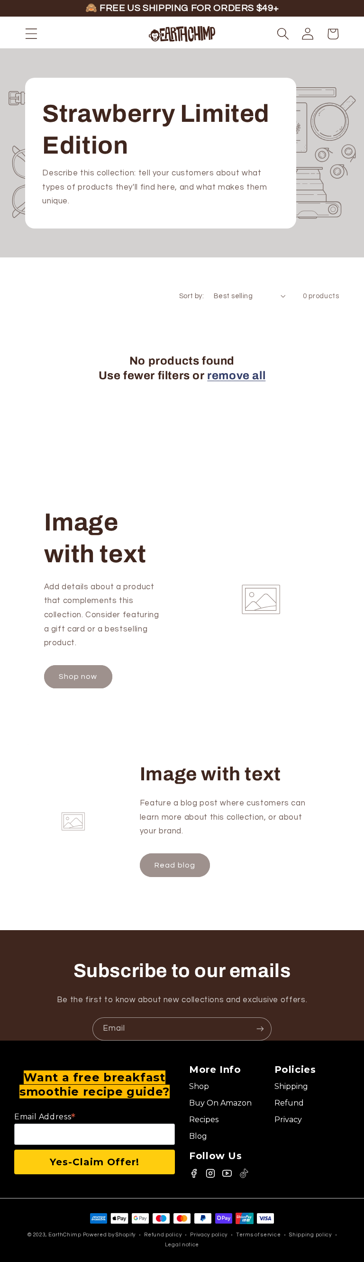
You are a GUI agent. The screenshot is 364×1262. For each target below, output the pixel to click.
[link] (227, 1086)
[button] (31, 33)
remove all (236, 375)
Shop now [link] (78, 676)
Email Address (45, 1116)
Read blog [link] (175, 865)
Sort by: (191, 296)
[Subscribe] (260, 1029)
